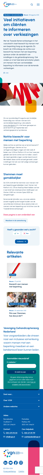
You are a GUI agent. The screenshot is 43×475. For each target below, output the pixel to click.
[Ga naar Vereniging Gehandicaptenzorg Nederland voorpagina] (13, 4)
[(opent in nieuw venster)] (16, 463)
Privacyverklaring (9, 471)
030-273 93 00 (11, 433)
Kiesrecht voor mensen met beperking (18, 285)
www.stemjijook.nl (9, 125)
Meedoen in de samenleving (16, 221)
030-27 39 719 (29, 433)
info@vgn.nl (10, 437)
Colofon (21, 471)
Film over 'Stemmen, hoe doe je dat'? (17, 314)
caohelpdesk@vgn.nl (32, 437)
